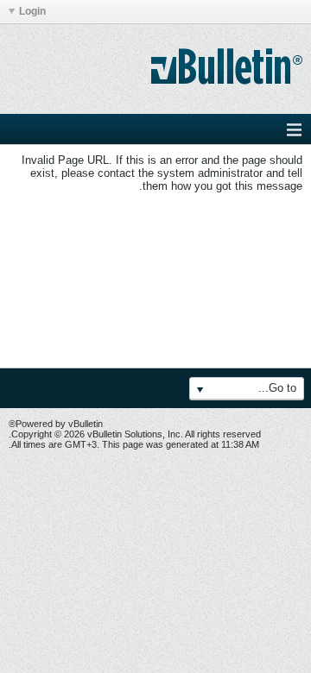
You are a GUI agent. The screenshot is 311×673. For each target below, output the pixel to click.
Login (32, 11)
